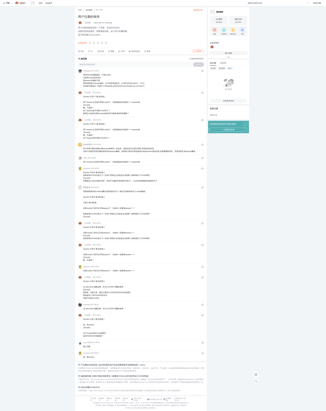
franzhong (86, 71)
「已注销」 (87, 93)
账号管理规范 (146, 405)
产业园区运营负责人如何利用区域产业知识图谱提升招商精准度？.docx (113, 365)
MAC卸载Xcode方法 (90, 387)
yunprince (86, 168)
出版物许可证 (174, 405)
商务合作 (109, 399)
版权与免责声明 (157, 405)
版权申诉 (166, 405)
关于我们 (93, 399)
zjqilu (85, 158)
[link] (80, 10)
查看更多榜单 (228, 101)
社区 (80, 10)
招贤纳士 (101, 399)
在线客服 (168, 399)
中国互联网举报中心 (122, 405)
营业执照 (183, 405)
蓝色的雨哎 (87, 144)
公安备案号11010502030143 (103, 403)
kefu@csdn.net (156, 399)
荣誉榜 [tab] (223, 63)
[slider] (99, 43)
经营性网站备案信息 (157, 403)
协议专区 (125, 399)
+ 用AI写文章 (228, 129)
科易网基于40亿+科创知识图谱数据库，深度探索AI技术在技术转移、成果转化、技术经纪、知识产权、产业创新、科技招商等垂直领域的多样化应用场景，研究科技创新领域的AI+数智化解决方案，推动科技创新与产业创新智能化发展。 (141, 369)
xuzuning (86, 305)
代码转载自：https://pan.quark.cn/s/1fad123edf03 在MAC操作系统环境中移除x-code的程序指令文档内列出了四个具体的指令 (129, 390)
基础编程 (89, 10)
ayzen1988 (87, 342)
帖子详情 (99, 10)
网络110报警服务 (108, 405)
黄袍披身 (86, 187)
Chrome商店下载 (135, 405)
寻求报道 (117, 399)
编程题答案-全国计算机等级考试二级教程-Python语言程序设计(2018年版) (115, 376)
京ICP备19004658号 (121, 403)
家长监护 (99, 405)
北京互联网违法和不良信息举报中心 (177, 403)
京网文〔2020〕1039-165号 (139, 403)
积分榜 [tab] (213, 63)
